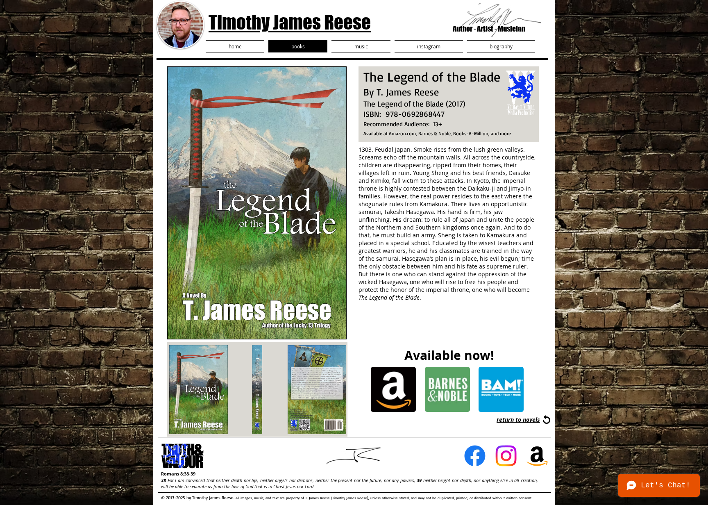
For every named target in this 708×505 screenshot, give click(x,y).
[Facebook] (475, 456)
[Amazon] (537, 456)
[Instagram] (506, 456)
